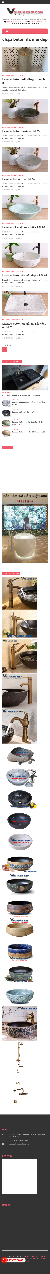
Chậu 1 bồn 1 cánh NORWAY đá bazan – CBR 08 (21, 395)
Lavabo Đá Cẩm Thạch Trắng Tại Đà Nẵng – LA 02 (29, 403)
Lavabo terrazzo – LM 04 (18, 179)
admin (19, 94)
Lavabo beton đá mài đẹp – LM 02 (24, 275)
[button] (3, 2)
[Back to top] (43, 1267)
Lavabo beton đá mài (16, 76)
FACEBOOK (7, 448)
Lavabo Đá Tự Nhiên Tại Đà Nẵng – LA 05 (28, 432)
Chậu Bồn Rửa (7, 393)
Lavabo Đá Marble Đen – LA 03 (24, 412)
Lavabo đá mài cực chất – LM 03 (23, 227)
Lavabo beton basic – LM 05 (21, 131)
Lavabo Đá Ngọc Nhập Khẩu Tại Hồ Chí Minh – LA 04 (27, 423)
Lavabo (5, 76)
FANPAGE (7, 1156)
